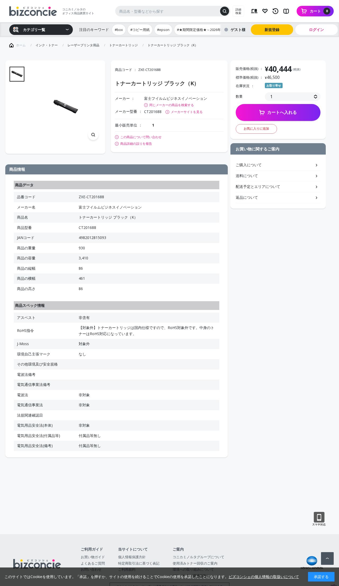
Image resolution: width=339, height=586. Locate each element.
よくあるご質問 (93, 563)
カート (319, 10)
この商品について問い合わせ (141, 137)
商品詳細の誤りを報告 (136, 144)
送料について (247, 175)
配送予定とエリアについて (258, 186)
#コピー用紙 (140, 29)
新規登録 (272, 29)
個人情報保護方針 (132, 557)
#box (119, 29)
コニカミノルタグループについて (198, 557)
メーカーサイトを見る (187, 112)
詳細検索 (238, 11)
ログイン (316, 29)
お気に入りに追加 (256, 128)
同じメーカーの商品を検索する (171, 105)
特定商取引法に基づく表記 (138, 563)
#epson (163, 29)
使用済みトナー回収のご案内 (195, 563)
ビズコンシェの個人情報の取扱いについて (264, 576)
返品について (247, 197)
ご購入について (249, 164)
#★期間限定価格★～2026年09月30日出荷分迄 (213, 29)
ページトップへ (327, 558)
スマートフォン (319, 519)
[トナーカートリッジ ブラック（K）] (65, 107)
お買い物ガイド (93, 557)
